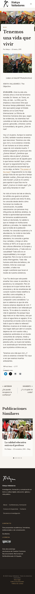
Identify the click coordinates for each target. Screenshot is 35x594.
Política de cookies (17, 583)
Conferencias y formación (17, 505)
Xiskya (8, 49)
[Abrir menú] (31, 3)
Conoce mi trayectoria (10, 509)
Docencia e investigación (11, 513)
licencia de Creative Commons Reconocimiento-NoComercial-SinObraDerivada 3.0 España (14, 553)
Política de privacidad (17, 581)
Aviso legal (17, 579)
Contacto (23, 509)
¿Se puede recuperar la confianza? (7, 390)
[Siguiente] (29, 437)
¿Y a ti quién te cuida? (27, 389)
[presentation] (17, 428)
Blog (5, 27)
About (5, 505)
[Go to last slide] (5, 437)
